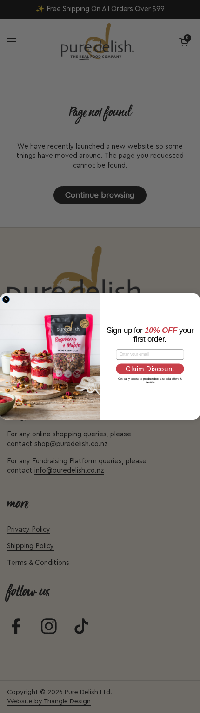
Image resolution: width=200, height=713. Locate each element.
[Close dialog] (5, 299)
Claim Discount (150, 369)
